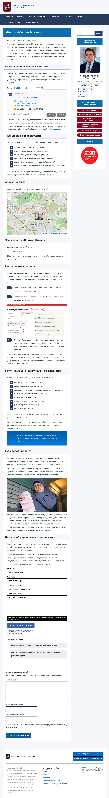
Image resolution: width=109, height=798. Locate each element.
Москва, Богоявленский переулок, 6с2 (88, 95)
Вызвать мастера (89, 131)
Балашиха (47, 775)
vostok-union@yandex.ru (26, 103)
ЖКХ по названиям (37, 17)
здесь (47, 530)
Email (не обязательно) (15, 715)
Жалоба (33, 40)
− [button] (9, 198)
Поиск (98, 33)
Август (80, 17)
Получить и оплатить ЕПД (90, 114)
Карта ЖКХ (55, 17)
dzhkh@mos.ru (85, 92)
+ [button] (9, 195)
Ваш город (11, 577)
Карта (13, 40)
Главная (9, 17)
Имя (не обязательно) (14, 705)
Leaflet (44, 233)
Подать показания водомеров (90, 119)
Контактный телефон (15, 585)
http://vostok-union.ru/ (25, 105)
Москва (20, 17)
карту (63, 172)
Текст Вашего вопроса (15, 594)
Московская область (51, 781)
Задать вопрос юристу (20, 625)
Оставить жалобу (13, 22)
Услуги (27, 40)
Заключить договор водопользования (89, 126)
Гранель (69, 17)
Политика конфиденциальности (88, 758)
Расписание (20, 40)
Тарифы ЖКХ (32, 22)
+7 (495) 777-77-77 (86, 89)
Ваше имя (11, 568)
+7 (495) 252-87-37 (24, 101)
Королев (46, 778)
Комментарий (11, 680)
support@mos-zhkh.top (88, 754)
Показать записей (17, 88)
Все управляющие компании (55, 784)
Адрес (8, 40)
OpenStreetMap (54, 233)
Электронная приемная (90, 135)
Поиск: (39, 88)
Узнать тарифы (89, 110)
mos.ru (30, 288)
